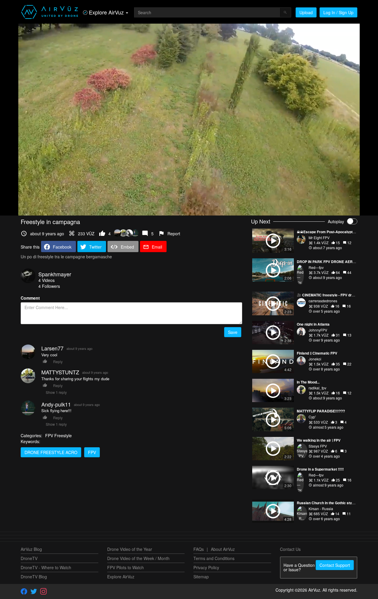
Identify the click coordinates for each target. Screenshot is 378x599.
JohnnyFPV (318, 329)
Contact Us (290, 549)
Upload (306, 12)
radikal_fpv (317, 387)
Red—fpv (316, 267)
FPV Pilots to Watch (125, 567)
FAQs (198, 549)
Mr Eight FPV (319, 237)
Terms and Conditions (213, 558)
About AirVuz (223, 549)
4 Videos (46, 280)
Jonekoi (315, 358)
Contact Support (335, 565)
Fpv (92, 452)
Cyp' (312, 416)
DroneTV (29, 558)
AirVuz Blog (31, 549)
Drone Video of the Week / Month (138, 558)
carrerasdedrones (323, 300)
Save (232, 332)
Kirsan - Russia (321, 508)
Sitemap (201, 577)
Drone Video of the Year (129, 549)
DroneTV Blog (34, 577)
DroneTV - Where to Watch (46, 567)
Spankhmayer (54, 274)
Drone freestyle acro (51, 452)
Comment (30, 298)
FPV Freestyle (58, 435)
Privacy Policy (206, 567)
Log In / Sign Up (338, 12)
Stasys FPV (318, 445)
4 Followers (49, 286)
